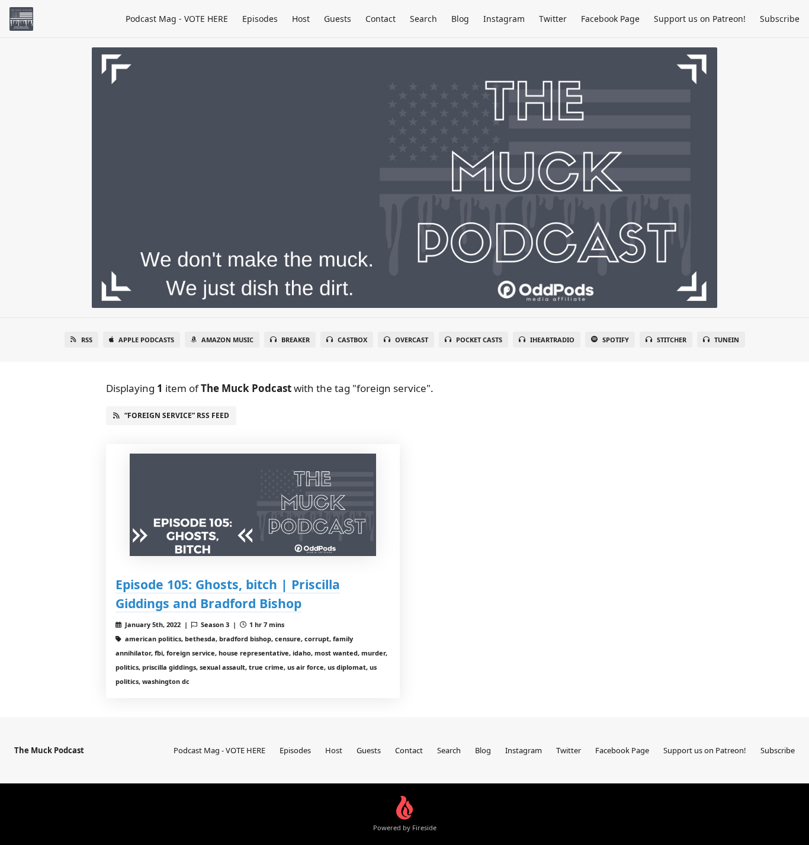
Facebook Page (610, 18)
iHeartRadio (552, 339)
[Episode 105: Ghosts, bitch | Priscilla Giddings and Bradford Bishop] (253, 505)
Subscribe (780, 18)
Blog (460, 18)
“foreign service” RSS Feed (176, 415)
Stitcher (671, 339)
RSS (86, 339)
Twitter (553, 18)
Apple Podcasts (146, 339)
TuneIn (726, 339)
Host (301, 18)
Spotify (615, 339)
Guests (337, 18)
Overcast (411, 339)
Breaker (295, 339)
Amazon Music (227, 339)
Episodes (260, 18)
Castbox (352, 339)
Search (423, 18)
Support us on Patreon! (700, 18)
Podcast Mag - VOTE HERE (177, 18)
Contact (380, 18)
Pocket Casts (479, 339)
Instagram (504, 18)
